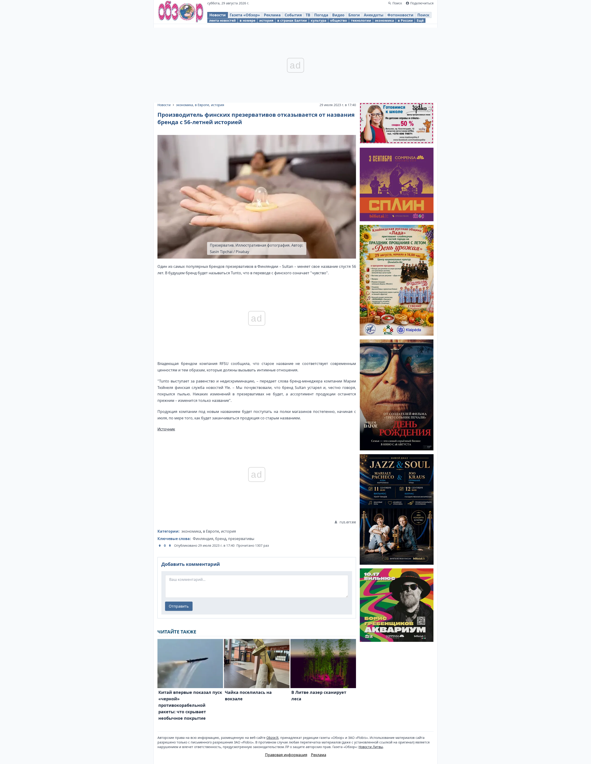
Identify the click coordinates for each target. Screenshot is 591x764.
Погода (321, 15)
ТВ (308, 15)
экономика (384, 20)
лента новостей (222, 20)
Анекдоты (373, 15)
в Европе (202, 105)
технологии (361, 20)
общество (338, 20)
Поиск (423, 15)
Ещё (420, 20)
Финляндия (203, 538)
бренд (220, 538)
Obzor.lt (272, 737)
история (266, 20)
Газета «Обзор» (245, 15)
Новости (217, 15)
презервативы (241, 538)
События (293, 15)
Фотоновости (400, 15)
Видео (338, 15)
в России (405, 20)
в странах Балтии (292, 20)
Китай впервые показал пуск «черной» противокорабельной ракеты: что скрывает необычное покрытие (190, 705)
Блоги (354, 15)
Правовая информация (286, 754)
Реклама (272, 15)
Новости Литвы (371, 747)
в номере (247, 20)
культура (318, 20)
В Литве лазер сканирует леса (318, 695)
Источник (166, 429)
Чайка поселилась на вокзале (248, 695)
